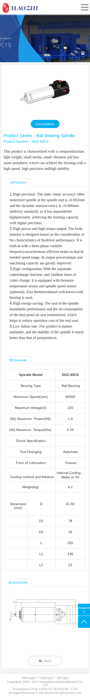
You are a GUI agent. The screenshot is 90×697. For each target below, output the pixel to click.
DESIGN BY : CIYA (65, 689)
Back (47, 661)
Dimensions (20, 582)
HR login (62, 678)
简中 (48, 18)
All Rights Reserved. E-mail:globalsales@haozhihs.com (45, 693)
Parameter (20, 360)
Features (20, 182)
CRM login (46, 678)
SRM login (28, 678)
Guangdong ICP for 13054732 (32, 689)
